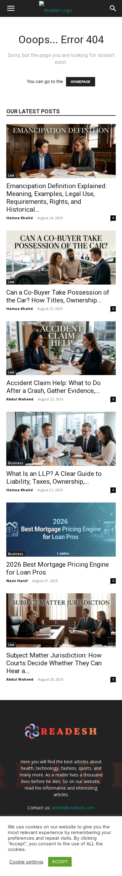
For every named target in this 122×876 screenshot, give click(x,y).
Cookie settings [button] (26, 862)
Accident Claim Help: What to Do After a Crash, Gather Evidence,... (53, 386)
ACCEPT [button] (60, 861)
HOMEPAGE (80, 82)
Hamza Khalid (19, 217)
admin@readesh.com (73, 808)
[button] (11, 8)
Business (15, 463)
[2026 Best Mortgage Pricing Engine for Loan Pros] (61, 529)
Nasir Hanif (17, 580)
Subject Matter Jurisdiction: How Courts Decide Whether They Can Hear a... (54, 663)
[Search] (113, 8)
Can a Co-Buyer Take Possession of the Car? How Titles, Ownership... (57, 296)
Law (11, 175)
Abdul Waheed (19, 399)
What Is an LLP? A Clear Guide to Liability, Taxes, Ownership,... (54, 477)
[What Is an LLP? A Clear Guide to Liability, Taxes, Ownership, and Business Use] (61, 439)
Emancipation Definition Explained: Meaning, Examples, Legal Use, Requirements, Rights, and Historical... (56, 197)
